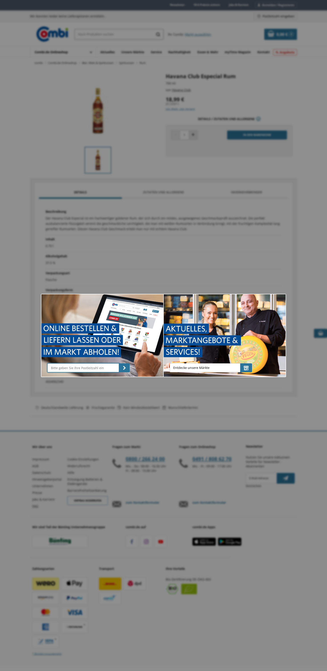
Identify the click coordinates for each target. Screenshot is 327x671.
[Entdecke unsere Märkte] (246, 367)
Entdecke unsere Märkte (191, 368)
